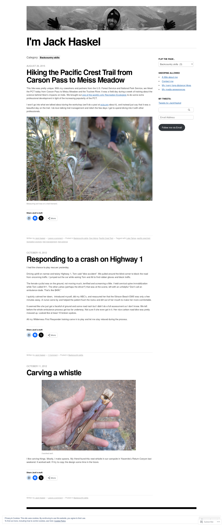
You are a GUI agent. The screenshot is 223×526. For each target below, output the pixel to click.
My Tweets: (165, 98)
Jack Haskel (40, 238)
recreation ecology (34, 241)
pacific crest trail (143, 238)
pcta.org (104, 104)
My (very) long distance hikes (176, 85)
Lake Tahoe (131, 238)
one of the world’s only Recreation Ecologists (104, 94)
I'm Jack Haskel (63, 41)
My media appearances (173, 89)
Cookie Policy (60, 520)
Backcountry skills (81, 238)
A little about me (170, 77)
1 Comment (52, 355)
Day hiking (93, 238)
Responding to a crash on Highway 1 (85, 259)
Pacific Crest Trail (106, 238)
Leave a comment (55, 238)
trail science (63, 241)
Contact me (167, 81)
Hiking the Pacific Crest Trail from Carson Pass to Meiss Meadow (79, 76)
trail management (50, 241)
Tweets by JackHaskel (170, 102)
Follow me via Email (172, 127)
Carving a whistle (54, 372)
